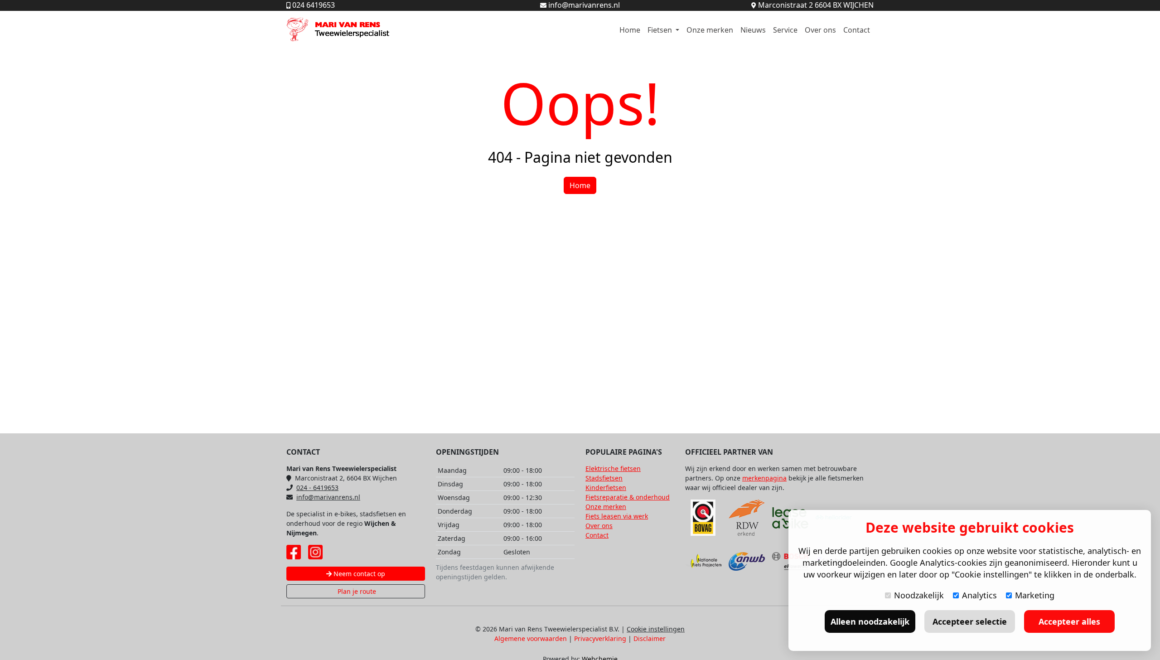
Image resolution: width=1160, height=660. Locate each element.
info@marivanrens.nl (328, 497)
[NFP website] (703, 561)
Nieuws (753, 30)
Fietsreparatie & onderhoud (627, 497)
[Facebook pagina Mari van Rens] (293, 552)
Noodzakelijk (919, 595)
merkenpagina (764, 478)
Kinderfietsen (605, 487)
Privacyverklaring (600, 638)
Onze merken (709, 30)
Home (629, 30)
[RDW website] (747, 518)
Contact (856, 30)
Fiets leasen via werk (616, 516)
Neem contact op (358, 573)
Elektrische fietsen (613, 468)
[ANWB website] (747, 561)
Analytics (979, 595)
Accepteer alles (1069, 621)
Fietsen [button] (661, 30)
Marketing (1034, 595)
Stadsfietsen (604, 478)
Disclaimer (649, 638)
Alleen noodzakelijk (870, 621)
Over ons (820, 30)
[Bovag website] (703, 518)
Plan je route (356, 591)
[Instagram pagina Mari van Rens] (315, 552)
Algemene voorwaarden (530, 638)
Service (785, 30)
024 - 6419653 (317, 487)
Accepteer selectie (970, 621)
